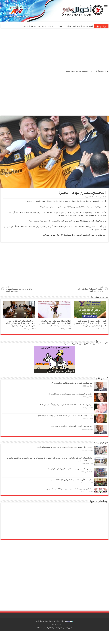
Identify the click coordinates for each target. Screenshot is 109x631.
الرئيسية (103, 71)
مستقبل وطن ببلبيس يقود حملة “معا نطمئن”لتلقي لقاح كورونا (70, 469)
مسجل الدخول (78, 344)
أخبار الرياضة (94, 71)
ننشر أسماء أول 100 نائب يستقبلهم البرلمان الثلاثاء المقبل (72, 480)
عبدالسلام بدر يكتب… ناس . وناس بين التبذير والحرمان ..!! (72, 426)
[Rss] (60, 624)
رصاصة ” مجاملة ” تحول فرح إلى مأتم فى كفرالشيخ (90, 289)
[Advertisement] (54, 49)
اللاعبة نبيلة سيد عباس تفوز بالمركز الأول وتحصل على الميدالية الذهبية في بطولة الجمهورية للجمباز (55, 323)
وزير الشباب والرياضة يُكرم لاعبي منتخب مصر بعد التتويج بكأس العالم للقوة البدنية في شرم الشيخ (20, 323)
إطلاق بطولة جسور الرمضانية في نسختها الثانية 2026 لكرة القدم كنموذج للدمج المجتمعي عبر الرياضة (90, 323)
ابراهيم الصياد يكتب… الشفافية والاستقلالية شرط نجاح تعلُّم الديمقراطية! (66, 405)
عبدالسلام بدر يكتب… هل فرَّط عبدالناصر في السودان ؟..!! (72, 383)
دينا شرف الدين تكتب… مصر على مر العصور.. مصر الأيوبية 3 (71, 394)
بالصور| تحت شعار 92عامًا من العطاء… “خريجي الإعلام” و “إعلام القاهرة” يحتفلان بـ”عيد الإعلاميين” (57, 26)
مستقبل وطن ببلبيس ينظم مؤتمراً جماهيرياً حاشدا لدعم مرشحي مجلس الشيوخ (64, 447)
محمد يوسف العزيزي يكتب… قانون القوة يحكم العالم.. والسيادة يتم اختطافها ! (65, 415)
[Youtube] (53, 624)
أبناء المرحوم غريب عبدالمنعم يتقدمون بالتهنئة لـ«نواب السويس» (69, 489)
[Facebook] (58, 624)
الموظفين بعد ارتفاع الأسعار (60, 371)
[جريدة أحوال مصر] (54, 11)
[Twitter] (55, 624)
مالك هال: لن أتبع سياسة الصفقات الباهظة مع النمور (19, 289)
